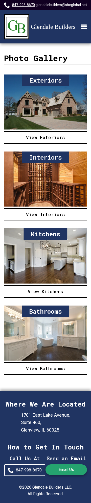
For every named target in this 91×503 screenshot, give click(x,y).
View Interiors (45, 214)
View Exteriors (45, 137)
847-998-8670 (23, 5)
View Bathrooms (45, 368)
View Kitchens (45, 291)
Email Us (66, 469)
